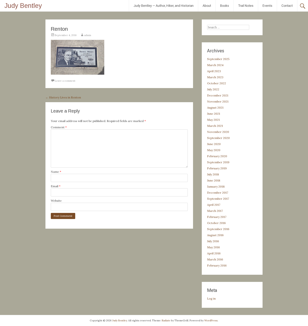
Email (55, 186)
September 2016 (218, 229)
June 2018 (213, 180)
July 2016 (213, 241)
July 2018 (213, 174)
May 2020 (213, 150)
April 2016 (213, 253)
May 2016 (213, 247)
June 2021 (213, 113)
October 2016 (216, 223)
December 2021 (217, 95)
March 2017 (215, 211)
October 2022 (216, 83)
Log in (211, 298)
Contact (287, 6)
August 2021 (215, 107)
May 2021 (213, 119)
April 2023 (214, 71)
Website (56, 200)
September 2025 (218, 59)
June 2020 (214, 144)
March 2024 (215, 65)
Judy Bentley (23, 5)
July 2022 (213, 89)
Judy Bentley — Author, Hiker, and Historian (164, 6)
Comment (59, 127)
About (207, 6)
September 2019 (218, 162)
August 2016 (215, 235)
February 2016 (217, 265)
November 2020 (218, 132)
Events (267, 6)
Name (56, 171)
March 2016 (215, 259)
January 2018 (216, 186)
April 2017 (213, 204)
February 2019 (217, 168)
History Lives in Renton (63, 97)
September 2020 (218, 138)
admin (87, 35)
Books (224, 6)
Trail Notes (245, 6)
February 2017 (216, 217)
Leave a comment (65, 80)
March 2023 (215, 77)
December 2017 (217, 192)
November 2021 (218, 101)
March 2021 (215, 126)
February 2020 (217, 156)
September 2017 (218, 198)
